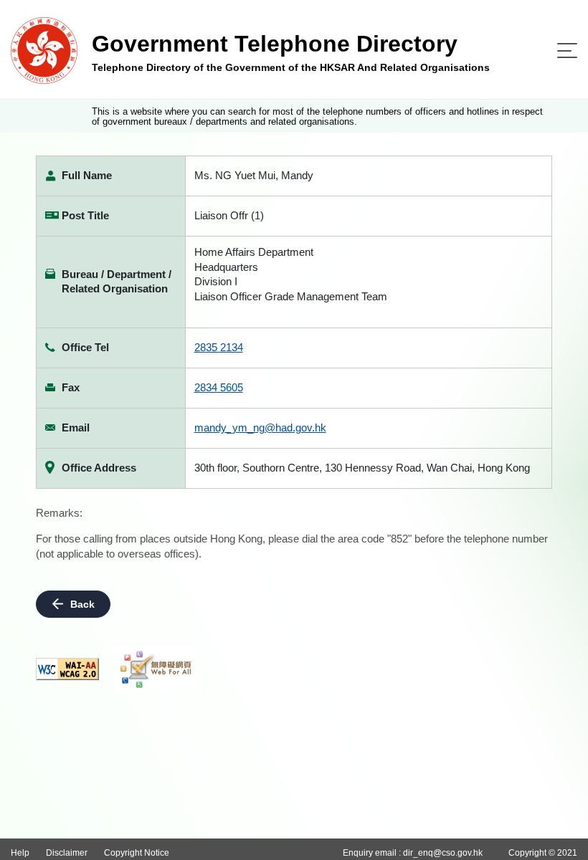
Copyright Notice (136, 853)
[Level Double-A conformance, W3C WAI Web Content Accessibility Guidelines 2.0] (67, 669)
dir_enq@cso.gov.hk (443, 853)
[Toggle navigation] (567, 50)
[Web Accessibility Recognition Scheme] (156, 669)
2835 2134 (218, 347)
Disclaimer (66, 853)
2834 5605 (218, 387)
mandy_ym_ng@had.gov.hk (260, 427)
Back (82, 604)
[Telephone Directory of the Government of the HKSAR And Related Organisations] (44, 50)
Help (20, 853)
